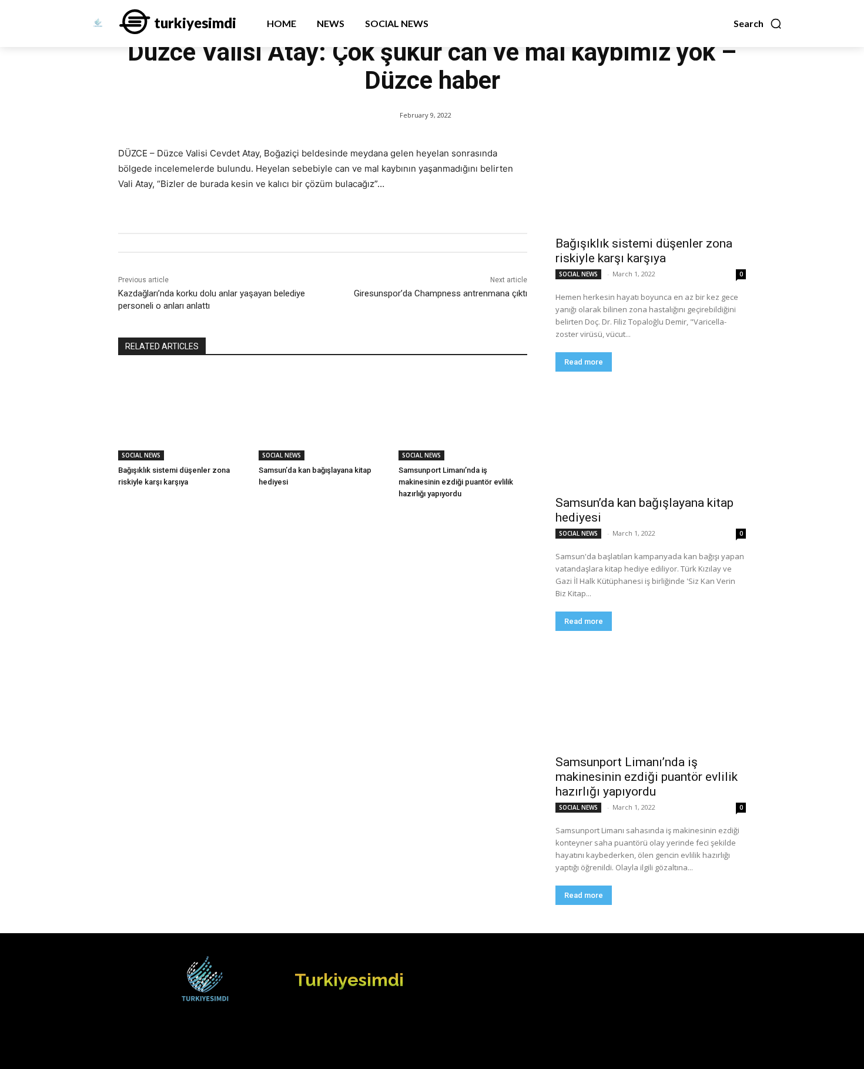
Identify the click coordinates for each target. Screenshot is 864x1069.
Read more (583, 362)
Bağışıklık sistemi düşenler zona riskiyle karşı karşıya (643, 250)
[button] (758, 23)
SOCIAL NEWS (141, 455)
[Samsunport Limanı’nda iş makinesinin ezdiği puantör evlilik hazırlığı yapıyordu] (462, 415)
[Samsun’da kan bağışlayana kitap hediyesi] (323, 415)
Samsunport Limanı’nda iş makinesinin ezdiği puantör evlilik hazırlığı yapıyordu (455, 482)
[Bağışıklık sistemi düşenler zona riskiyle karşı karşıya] (182, 415)
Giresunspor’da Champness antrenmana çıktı (440, 293)
